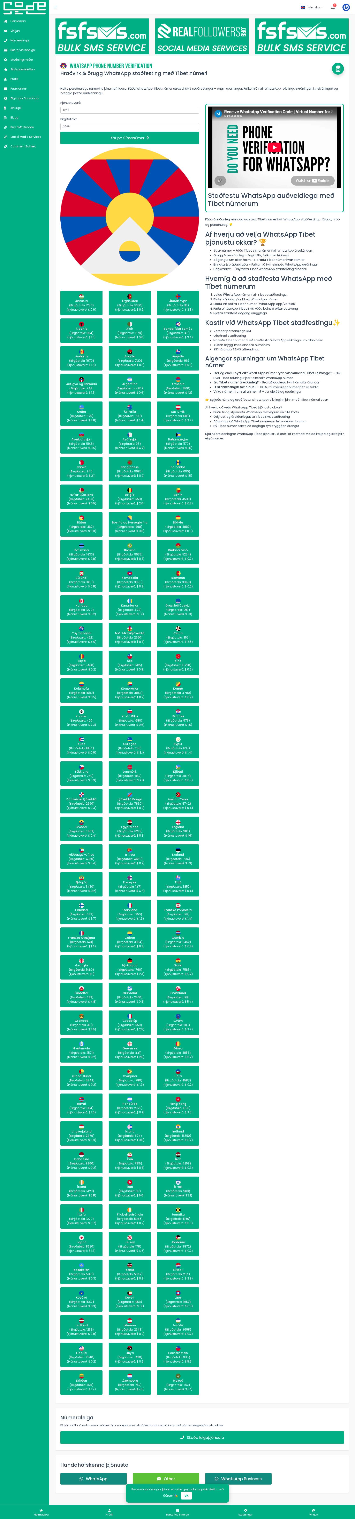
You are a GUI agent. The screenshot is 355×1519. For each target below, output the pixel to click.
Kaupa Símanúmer (128, 137)
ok (186, 1495)
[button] (312, 7)
